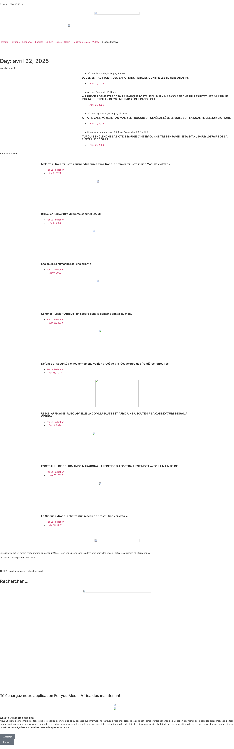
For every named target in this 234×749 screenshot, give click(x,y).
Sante (127, 132)
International (106, 132)
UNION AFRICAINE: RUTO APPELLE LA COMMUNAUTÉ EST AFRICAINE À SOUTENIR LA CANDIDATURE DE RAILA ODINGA (114, 415)
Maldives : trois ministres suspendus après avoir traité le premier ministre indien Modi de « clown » (105, 164)
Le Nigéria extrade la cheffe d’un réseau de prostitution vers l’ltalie (84, 516)
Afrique (91, 73)
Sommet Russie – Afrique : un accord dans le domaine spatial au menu (86, 313)
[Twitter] (10, 561)
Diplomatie (101, 113)
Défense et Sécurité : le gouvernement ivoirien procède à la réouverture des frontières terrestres (105, 363)
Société (121, 73)
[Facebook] (3, 561)
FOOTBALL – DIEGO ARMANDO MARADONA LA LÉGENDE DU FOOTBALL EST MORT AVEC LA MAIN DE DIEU (111, 466)
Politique (111, 73)
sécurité (122, 113)
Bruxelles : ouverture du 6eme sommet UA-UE (71, 214)
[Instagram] (18, 561)
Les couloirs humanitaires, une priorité (66, 263)
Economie (101, 73)
